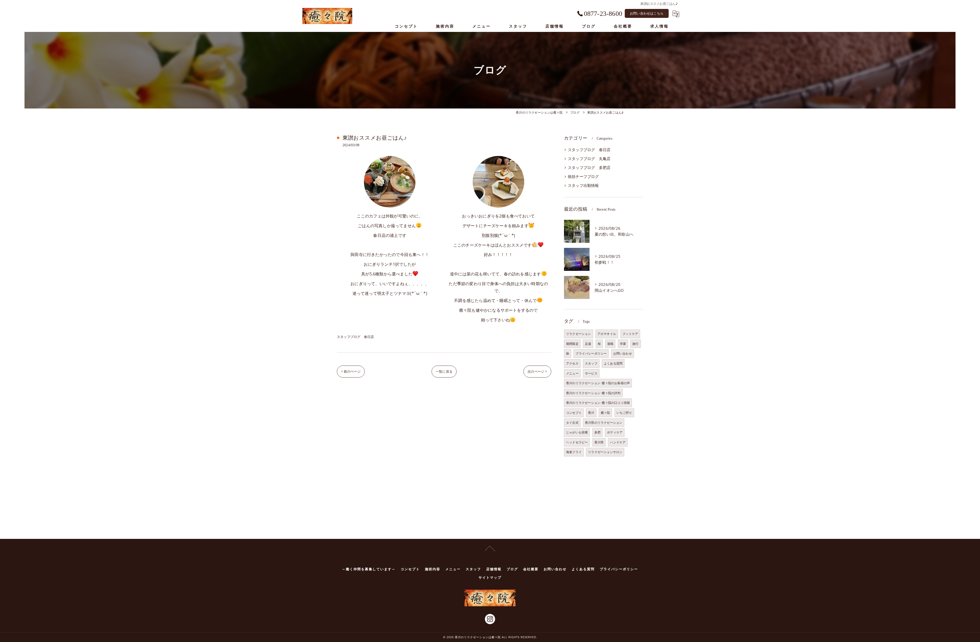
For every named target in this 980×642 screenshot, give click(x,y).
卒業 (623, 344)
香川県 (599, 442)
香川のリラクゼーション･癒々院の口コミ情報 (598, 403)
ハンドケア (618, 442)
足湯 (588, 344)
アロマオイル (606, 334)
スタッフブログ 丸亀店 (589, 158)
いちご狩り (624, 412)
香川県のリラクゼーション (603, 422)
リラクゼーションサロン (605, 452)
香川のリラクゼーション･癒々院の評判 (593, 393)
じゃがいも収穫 (577, 432)
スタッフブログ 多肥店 (589, 167)
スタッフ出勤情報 (583, 185)
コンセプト (574, 412)
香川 (591, 412)
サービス (591, 373)
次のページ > (537, 371)
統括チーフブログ (583, 176)
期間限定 (572, 344)
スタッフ (591, 363)
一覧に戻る (444, 371)
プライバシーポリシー (591, 353)
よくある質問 (613, 363)
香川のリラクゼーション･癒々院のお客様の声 (598, 383)
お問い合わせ (622, 353)
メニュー (572, 373)
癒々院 (605, 412)
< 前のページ (350, 371)
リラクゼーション (578, 334)
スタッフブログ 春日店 (355, 336)
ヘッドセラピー (577, 442)
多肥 (597, 432)
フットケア (630, 334)
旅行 (635, 344)
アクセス (572, 363)
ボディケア (614, 432)
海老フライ (574, 452)
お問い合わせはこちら (647, 13)
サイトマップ (490, 577)
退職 (610, 344)
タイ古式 (572, 422)
